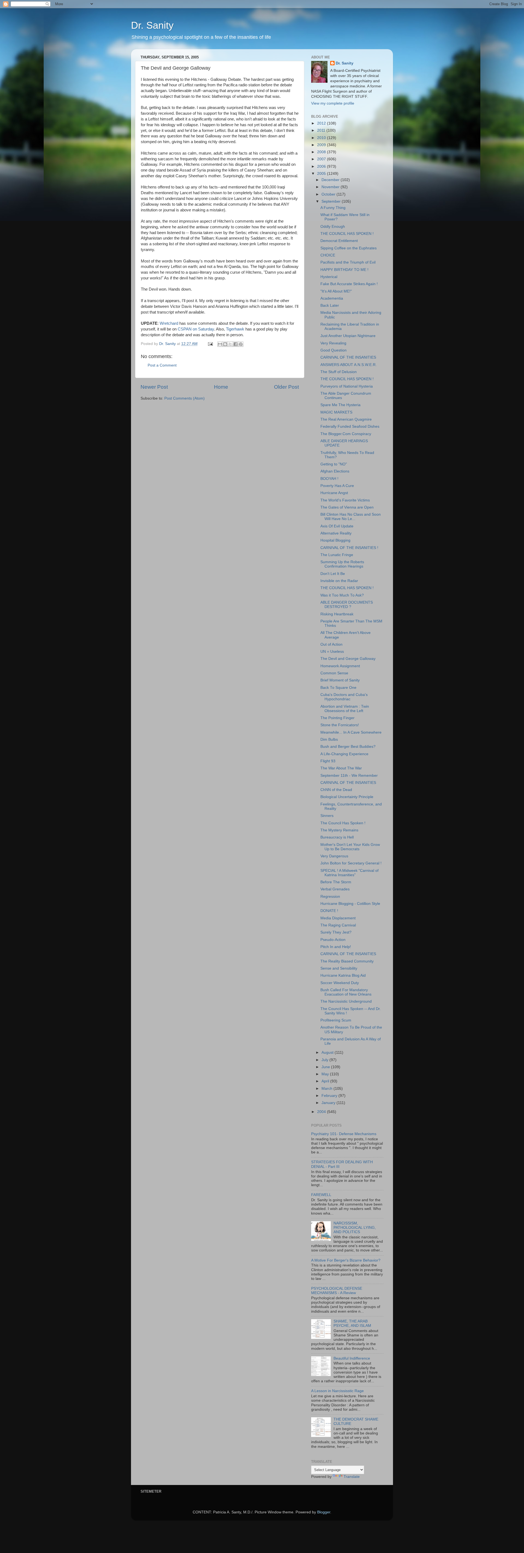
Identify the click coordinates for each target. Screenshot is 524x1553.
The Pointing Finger (337, 718)
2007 (322, 159)
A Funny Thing (333, 208)
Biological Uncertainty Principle (346, 797)
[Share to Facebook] (235, 344)
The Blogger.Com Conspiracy (345, 434)
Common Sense (334, 673)
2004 (322, 1112)
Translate (352, 1477)
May (325, 1074)
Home (221, 387)
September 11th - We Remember (349, 775)
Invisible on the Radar (339, 581)
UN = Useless (332, 651)
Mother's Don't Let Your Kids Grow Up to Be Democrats (350, 847)
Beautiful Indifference (352, 1358)
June (326, 1067)
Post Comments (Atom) (184, 398)
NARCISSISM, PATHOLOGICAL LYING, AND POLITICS (355, 1227)
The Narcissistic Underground (346, 1001)
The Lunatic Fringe (336, 555)
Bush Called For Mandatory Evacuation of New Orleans (345, 992)
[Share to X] (230, 344)
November (331, 187)
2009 (322, 145)
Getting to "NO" (333, 464)
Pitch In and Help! (335, 947)
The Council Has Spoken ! (342, 823)
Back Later (329, 305)
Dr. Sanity (152, 25)
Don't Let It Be (332, 574)
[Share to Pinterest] (240, 344)
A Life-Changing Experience (344, 754)
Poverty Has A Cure (337, 486)
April (325, 1081)
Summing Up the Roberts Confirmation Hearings (342, 564)
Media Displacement (338, 918)
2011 (321, 130)
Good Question (333, 350)
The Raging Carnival (338, 925)
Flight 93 (327, 761)
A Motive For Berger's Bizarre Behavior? (345, 1260)
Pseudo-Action (333, 940)
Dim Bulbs (329, 739)
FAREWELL (321, 1195)
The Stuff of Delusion (338, 372)
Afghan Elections (334, 471)
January (329, 1103)
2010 (322, 138)
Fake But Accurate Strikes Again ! (349, 284)
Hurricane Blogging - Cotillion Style (350, 904)
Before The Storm (335, 882)
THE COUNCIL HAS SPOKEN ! (347, 234)
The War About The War (341, 768)
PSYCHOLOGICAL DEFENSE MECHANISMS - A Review (336, 1290)
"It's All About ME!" (336, 291)
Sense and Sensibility (338, 968)
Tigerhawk (235, 329)
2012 (322, 123)
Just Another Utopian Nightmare (348, 336)
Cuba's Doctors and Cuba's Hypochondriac (344, 697)
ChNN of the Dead (336, 790)
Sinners (327, 816)
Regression (330, 896)
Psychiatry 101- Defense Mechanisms (343, 1134)
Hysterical (328, 277)
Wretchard (169, 323)
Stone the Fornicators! (339, 725)
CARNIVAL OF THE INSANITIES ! (349, 548)
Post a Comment (162, 365)
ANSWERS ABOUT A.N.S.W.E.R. (348, 365)
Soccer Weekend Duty (339, 983)
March (327, 1088)
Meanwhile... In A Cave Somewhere (351, 732)
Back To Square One (338, 688)
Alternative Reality (336, 533)
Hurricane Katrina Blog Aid (343, 975)
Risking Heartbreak (336, 614)
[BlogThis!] (225, 344)
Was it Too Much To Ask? (342, 595)
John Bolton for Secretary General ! (351, 863)
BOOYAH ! (329, 479)
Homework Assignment (340, 666)
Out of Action (331, 644)
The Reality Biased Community (347, 961)
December (331, 180)
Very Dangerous (334, 856)
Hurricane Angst (334, 493)
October (329, 194)
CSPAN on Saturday (196, 329)
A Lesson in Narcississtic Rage (337, 1391)
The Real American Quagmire (346, 419)
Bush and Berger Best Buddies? (348, 747)
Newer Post (154, 387)
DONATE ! (329, 911)
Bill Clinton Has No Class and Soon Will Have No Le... (350, 516)
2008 (322, 152)
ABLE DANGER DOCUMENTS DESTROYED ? (346, 604)
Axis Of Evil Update (336, 526)
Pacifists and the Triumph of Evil (348, 262)
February (329, 1096)
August (328, 1052)
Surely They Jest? (336, 932)
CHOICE (327, 255)
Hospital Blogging (335, 540)
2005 (322, 174)
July (325, 1060)
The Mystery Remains (339, 830)
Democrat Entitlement (339, 241)
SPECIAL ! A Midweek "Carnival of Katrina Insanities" (349, 873)
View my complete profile (332, 103)
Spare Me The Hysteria (340, 405)
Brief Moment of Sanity (340, 680)
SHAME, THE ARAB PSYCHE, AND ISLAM (352, 1323)
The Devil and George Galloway (348, 659)
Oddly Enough (332, 227)
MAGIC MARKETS (336, 412)
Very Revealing (333, 343)
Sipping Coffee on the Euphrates (348, 248)
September (331, 201)
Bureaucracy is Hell (337, 837)
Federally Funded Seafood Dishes (349, 426)
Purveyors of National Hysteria (346, 386)
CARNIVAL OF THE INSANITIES (348, 357)
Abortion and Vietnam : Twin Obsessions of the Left (344, 708)
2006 (322, 166)
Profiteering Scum (335, 1020)
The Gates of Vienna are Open (347, 507)
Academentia (331, 298)
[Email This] (220, 344)
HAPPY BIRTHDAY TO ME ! (344, 270)
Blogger (323, 1512)
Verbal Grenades (335, 889)
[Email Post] (210, 344)
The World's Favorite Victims (345, 500)
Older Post (286, 387)
